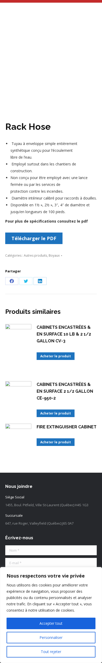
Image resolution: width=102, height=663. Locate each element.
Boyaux (54, 255)
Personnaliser (51, 637)
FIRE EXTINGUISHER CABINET (67, 426)
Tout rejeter (51, 651)
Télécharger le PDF (34, 238)
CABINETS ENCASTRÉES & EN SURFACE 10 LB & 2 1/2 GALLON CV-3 (64, 334)
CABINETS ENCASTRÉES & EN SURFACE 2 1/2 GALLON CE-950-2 (65, 391)
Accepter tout (51, 623)
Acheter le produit (55, 356)
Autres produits (35, 255)
